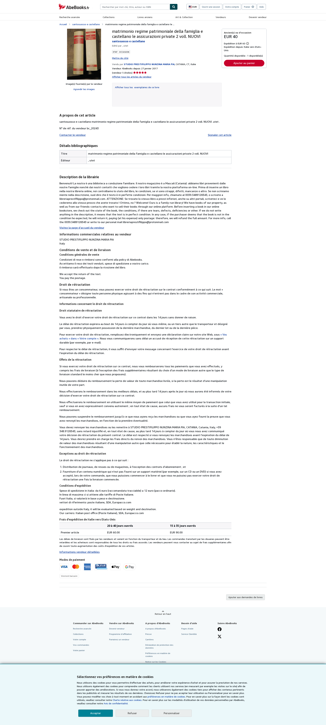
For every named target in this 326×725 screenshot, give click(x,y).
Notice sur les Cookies (155, 661)
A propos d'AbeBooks (155, 628)
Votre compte (232, 6)
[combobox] (135, 7)
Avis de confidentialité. (116, 703)
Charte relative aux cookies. (128, 700)
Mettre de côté (120, 58)
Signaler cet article (219, 135)
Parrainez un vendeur (119, 639)
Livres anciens (145, 17)
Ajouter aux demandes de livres (245, 597)
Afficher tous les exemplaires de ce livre (137, 87)
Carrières (149, 639)
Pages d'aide (187, 628)
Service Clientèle (189, 634)
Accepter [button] (95, 713)
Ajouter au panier (244, 63)
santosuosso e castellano (86, 24)
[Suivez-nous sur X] (220, 637)
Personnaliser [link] (172, 713)
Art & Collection (184, 17)
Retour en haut (163, 613)
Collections (109, 17)
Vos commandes (81, 645)
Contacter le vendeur (72, 135)
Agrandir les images (84, 89)
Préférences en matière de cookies (157, 654)
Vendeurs (221, 17)
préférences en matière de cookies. (167, 696)
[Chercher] (173, 7)
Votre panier (79, 650)
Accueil (63, 24)
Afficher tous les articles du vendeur (131, 76)
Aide (261, 6)
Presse (148, 634)
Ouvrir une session (211, 6)
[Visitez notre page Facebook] (220, 629)
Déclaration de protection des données (159, 646)
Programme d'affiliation (120, 634)
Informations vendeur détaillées (79, 552)
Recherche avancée (69, 17)
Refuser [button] (132, 713)
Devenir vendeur (258, 17)
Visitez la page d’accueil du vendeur (81, 227)
